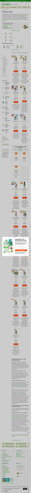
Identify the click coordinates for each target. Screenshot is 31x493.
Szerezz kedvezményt (21, 250)
